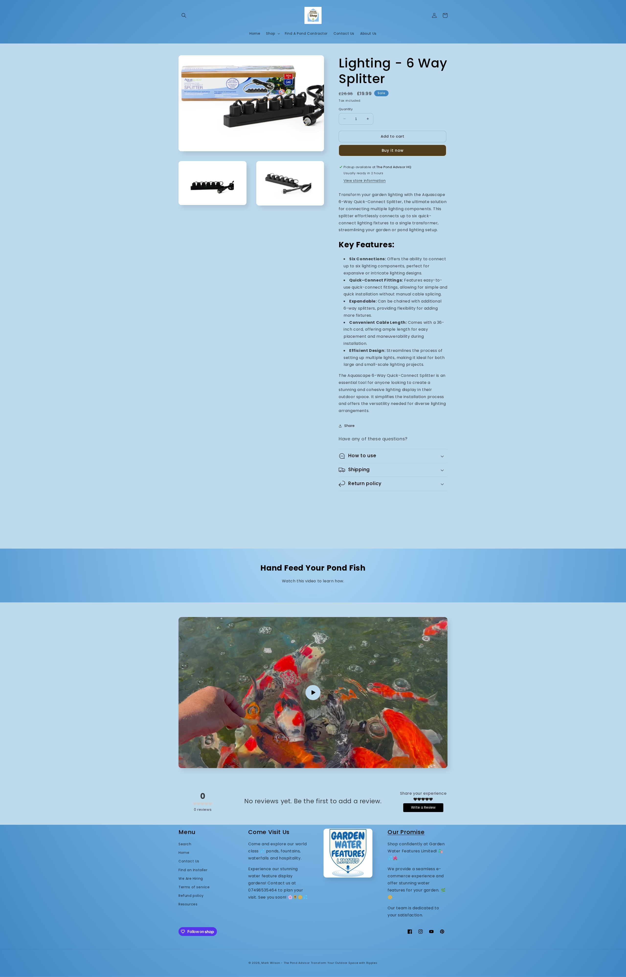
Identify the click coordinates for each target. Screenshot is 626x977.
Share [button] (349, 425)
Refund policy (191, 895)
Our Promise (406, 832)
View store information (365, 180)
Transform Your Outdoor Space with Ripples (344, 963)
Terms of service (194, 887)
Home (184, 852)
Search (185, 844)
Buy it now (392, 150)
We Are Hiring (191, 878)
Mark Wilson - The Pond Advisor (285, 963)
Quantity (346, 109)
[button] (184, 15)
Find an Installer (193, 870)
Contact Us (189, 861)
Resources (188, 904)
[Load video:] (313, 692)
